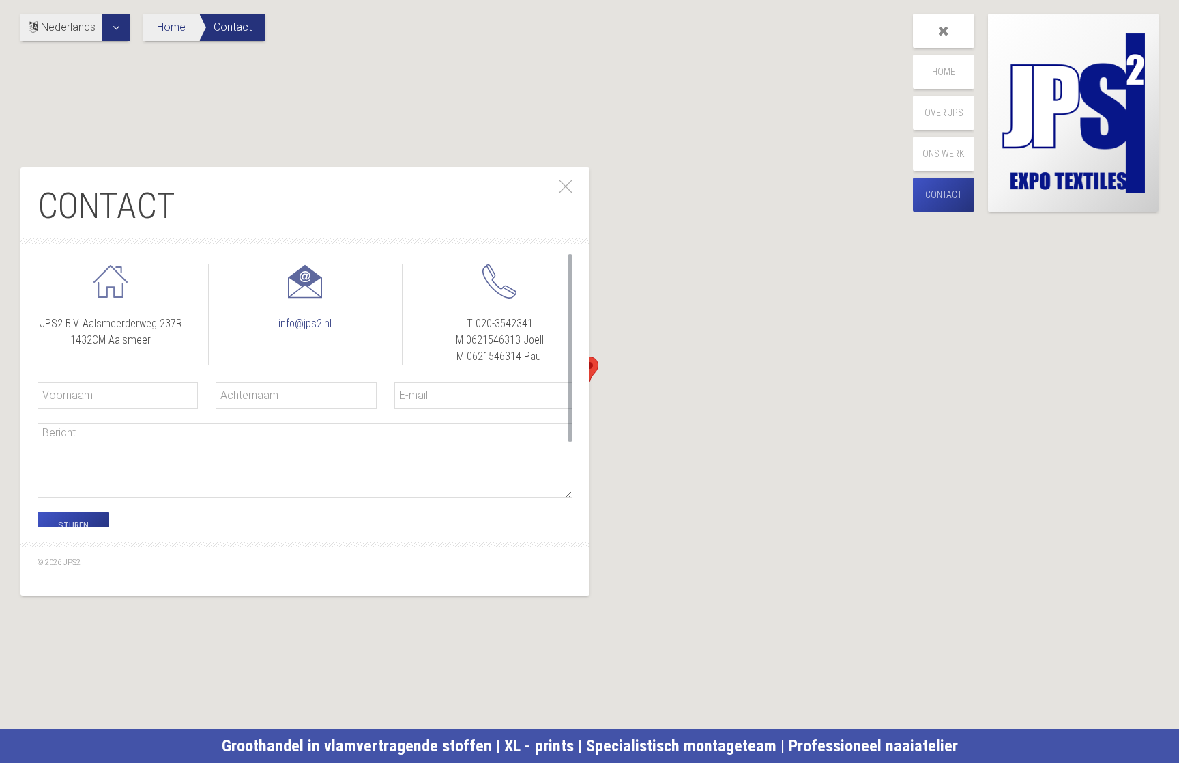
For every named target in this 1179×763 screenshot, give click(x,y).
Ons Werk (943, 153)
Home (171, 26)
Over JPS (944, 112)
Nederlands (67, 26)
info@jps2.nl (305, 323)
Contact (943, 194)
